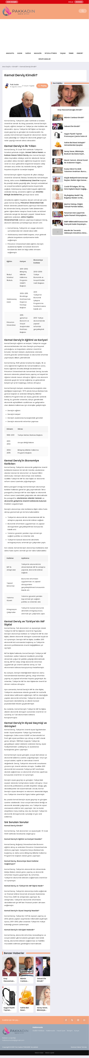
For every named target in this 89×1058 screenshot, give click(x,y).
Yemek (71, 53)
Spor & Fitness (51, 53)
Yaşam (62, 53)
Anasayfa (10, 53)
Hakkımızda (50, 1030)
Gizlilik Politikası (38, 1030)
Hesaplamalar (44, 59)
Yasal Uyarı (61, 1030)
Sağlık (28, 53)
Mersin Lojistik (49, 1053)
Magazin (37, 53)
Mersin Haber (39, 1053)
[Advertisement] (44, 34)
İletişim (70, 1030)
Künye (76, 1030)
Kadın (19, 53)
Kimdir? (80, 53)
